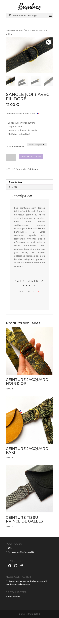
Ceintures (18, 30)
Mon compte (14, 596)
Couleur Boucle (15, 146)
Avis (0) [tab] (13, 187)
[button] (48, 42)
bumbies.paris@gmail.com (18, 584)
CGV (10, 548)
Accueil (9, 30)
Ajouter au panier (31, 156)
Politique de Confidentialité (21, 552)
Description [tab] (15, 182)
